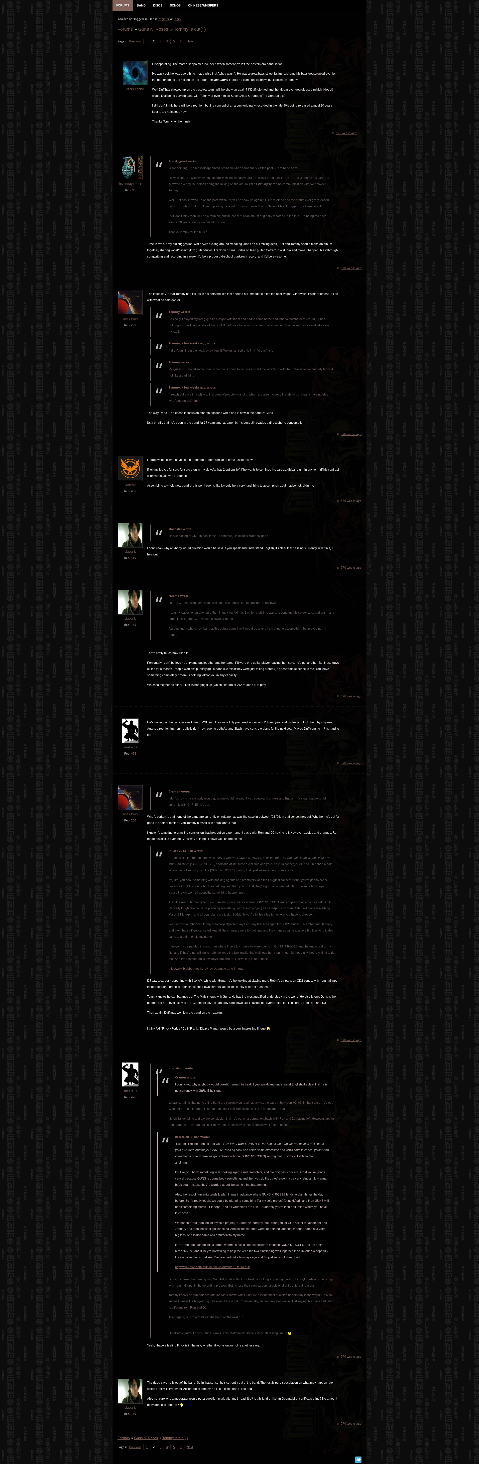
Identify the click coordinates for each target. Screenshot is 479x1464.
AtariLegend (135, 89)
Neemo (130, 485)
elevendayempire (130, 184)
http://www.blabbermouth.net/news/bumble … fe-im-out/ (206, 968)
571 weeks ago (346, 133)
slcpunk (130, 551)
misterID (130, 747)
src (271, 350)
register (163, 19)
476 (133, 753)
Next (190, 41)
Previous (135, 41)
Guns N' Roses (153, 29)
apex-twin (130, 319)
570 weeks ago (351, 268)
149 (133, 558)
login (177, 19)
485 (133, 491)
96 (133, 190)
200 (133, 325)
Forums (125, 29)
